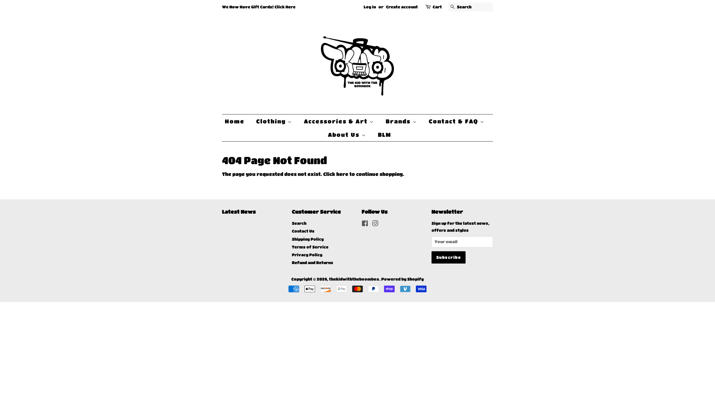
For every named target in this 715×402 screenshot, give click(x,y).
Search (299, 223)
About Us (345, 134)
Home (234, 121)
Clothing (272, 121)
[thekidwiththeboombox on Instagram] (375, 224)
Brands (399, 121)
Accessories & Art (337, 121)
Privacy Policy (307, 254)
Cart (437, 6)
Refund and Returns (312, 262)
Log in (370, 6)
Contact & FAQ (454, 121)
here (342, 174)
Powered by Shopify (402, 279)
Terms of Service (310, 247)
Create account (402, 6)
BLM (385, 134)
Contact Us (303, 231)
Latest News (239, 211)
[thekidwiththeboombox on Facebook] (365, 224)
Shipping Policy (308, 239)
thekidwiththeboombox (354, 279)
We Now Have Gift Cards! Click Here (258, 6)
